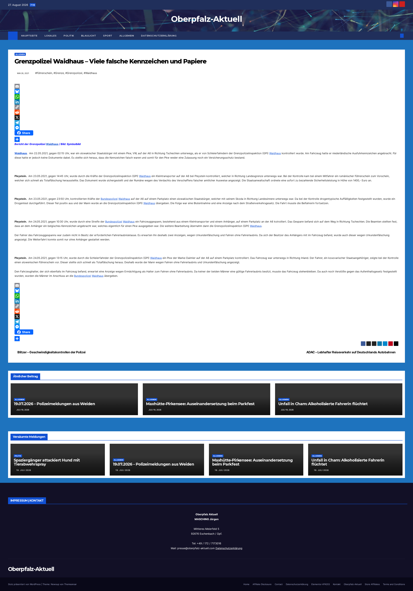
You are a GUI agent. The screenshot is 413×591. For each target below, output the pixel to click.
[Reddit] (206, 112)
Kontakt (337, 584)
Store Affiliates (372, 584)
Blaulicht (88, 35)
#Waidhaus (90, 73)
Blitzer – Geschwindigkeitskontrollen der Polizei (51, 352)
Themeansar (70, 584)
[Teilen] (206, 139)
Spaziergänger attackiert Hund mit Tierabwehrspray (47, 462)
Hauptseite (29, 35)
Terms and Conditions (394, 584)
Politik (69, 35)
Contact (279, 584)
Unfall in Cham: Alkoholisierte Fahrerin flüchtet (323, 403)
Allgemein (126, 35)
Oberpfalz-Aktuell (206, 19)
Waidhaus (52, 144)
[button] (397, 35)
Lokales (51, 35)
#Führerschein (43, 73)
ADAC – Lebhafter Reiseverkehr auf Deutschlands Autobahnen (351, 352)
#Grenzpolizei (73, 73)
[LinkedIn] (206, 101)
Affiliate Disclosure (262, 584)
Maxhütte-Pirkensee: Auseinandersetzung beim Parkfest (200, 403)
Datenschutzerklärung (158, 35)
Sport (107, 35)
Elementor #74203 (320, 584)
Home (246, 584)
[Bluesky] (206, 91)
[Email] (206, 86)
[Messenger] (206, 127)
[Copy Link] (206, 107)
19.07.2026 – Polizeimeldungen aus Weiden (54, 403)
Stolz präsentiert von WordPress (24, 584)
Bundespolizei (109, 198)
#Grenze (59, 73)
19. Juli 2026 (23, 470)
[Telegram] (206, 122)
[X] (206, 117)
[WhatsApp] (206, 96)
